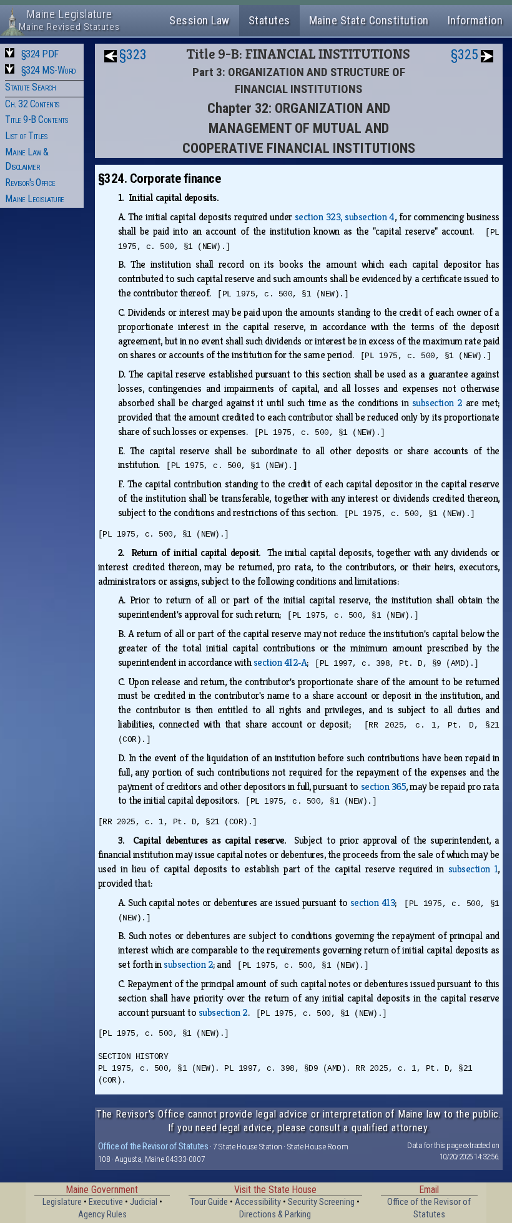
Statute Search (30, 87)
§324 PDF (40, 54)
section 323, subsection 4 (345, 216)
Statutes (269, 20)
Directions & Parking (275, 1214)
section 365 (383, 786)
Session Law (199, 20)
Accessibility (258, 1202)
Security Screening (321, 1202)
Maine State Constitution (369, 20)
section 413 (372, 902)
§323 (133, 54)
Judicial (143, 1202)
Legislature (62, 1202)
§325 (464, 54)
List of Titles (26, 136)
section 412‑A (280, 662)
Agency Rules (102, 1214)
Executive (106, 1202)
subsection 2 (437, 402)
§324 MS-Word (48, 70)
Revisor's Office (30, 182)
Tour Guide (209, 1202)
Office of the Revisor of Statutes (153, 1146)
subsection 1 (473, 868)
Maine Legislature (34, 199)
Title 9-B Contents (36, 119)
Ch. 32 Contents (32, 104)
